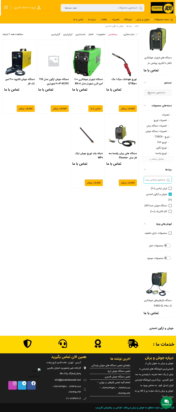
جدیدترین (80, 34)
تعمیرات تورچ (160, 120)
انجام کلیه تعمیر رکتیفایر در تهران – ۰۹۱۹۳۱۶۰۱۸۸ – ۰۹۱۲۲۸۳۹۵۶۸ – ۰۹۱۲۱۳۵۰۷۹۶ (113, 388)
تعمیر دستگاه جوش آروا (119, 371)
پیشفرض (112, 34)
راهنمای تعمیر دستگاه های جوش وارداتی (110, 365)
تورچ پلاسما (161, 153)
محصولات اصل (156, 246)
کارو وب (99, 407)
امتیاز (91, 34)
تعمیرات (165, 115)
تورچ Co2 (162, 142)
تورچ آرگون (161, 148)
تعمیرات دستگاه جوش (156, 131)
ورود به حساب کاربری (24, 7)
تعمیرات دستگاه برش (157, 126)
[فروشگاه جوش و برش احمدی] (162, 7)
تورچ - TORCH (162, 137)
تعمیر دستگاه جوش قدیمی (117, 377)
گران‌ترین (55, 34)
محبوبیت (100, 34)
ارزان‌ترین (67, 34)
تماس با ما (151, 70)
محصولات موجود (155, 258)
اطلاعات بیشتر (128, 108)
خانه (137, 26)
